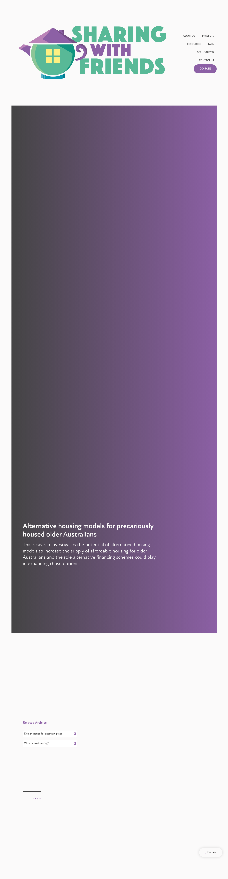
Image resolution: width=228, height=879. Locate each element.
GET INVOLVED (205, 52)
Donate (210, 852)
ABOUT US (189, 36)
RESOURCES (194, 44)
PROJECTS (208, 36)
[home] (92, 53)
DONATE (205, 69)
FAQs (211, 44)
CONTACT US (206, 60)
